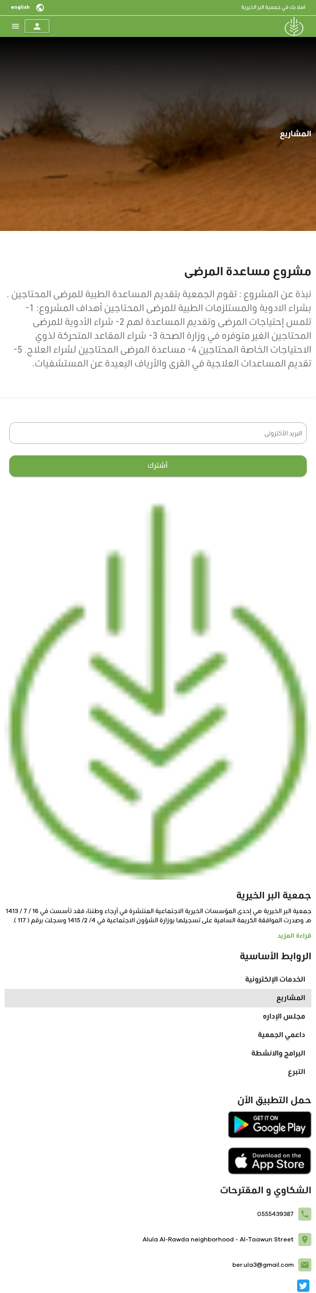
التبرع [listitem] (296, 1072)
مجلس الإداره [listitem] (284, 1016)
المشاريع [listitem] (290, 998)
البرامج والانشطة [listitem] (278, 1053)
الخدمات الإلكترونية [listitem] (275, 979)
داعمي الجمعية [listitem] (281, 1035)
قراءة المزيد (294, 936)
